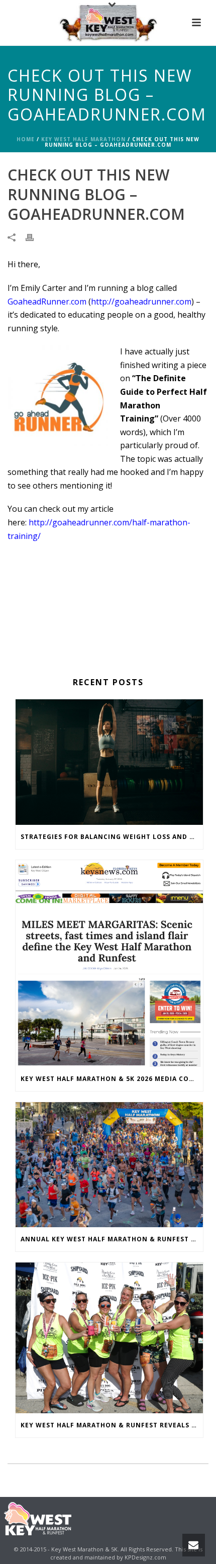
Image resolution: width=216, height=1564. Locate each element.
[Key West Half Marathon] (108, 22)
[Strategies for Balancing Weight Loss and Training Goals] (109, 762)
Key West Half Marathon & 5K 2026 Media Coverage (112, 1078)
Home (26, 139)
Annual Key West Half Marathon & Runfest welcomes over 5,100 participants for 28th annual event (112, 1239)
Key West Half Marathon (83, 139)
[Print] (35, 237)
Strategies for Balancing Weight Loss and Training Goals (112, 836)
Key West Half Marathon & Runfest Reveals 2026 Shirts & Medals (112, 1425)
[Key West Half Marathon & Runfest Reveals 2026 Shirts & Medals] (109, 1337)
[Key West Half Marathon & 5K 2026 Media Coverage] (109, 963)
